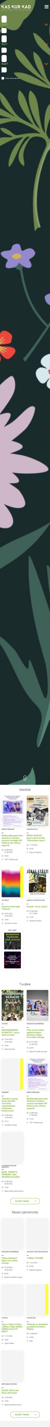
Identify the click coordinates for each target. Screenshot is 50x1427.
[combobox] (25, 24)
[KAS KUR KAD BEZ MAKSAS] (12, 941)
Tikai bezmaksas (12, 78)
